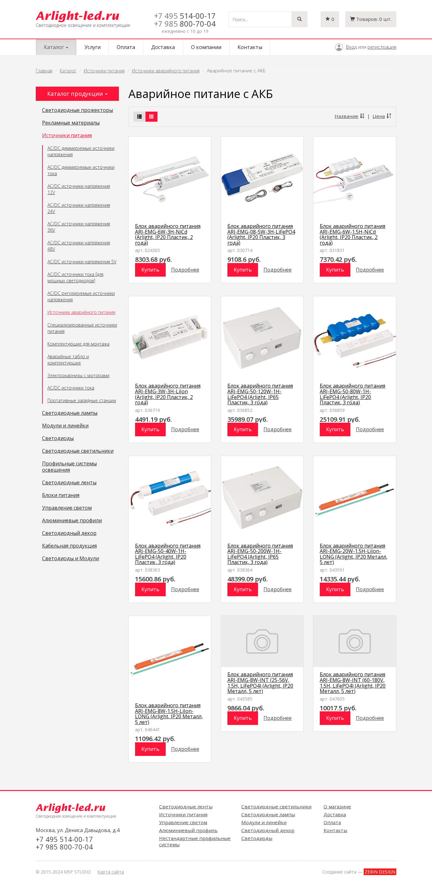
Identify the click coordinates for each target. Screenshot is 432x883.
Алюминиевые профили (72, 521)
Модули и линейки (65, 426)
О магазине (337, 806)
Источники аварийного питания (166, 71)
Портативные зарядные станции (81, 400)
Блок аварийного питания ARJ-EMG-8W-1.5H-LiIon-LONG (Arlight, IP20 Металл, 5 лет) (169, 714)
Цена (379, 116)
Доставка (163, 47)
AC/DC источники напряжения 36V (78, 227)
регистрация (381, 47)
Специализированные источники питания (82, 328)
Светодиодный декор (69, 533)
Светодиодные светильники (78, 451)
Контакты (250, 47)
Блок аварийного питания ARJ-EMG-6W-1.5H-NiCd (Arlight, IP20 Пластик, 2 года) (352, 234)
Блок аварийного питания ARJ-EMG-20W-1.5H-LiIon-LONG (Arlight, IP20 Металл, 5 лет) (353, 554)
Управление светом (67, 508)
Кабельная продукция (69, 546)
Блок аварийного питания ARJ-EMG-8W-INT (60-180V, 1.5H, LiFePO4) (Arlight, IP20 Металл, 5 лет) (353, 683)
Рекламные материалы (71, 123)
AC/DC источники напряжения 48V (78, 246)
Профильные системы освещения (69, 467)
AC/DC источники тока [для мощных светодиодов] (75, 277)
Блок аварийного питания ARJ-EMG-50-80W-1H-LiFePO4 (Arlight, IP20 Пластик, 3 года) (352, 394)
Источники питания (104, 71)
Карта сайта (110, 872)
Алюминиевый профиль (188, 830)
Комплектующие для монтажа (78, 344)
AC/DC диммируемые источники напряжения (80, 151)
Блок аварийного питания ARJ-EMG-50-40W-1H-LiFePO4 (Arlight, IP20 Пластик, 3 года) (168, 554)
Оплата (126, 47)
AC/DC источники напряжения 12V (78, 189)
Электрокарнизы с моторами (78, 375)
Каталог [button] (54, 47)
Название (346, 116)
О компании (206, 47)
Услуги (92, 47)
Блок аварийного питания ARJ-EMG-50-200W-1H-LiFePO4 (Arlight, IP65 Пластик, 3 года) (260, 554)
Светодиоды (58, 438)
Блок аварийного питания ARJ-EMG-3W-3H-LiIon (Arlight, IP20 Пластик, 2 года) (168, 394)
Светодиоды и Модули (70, 558)
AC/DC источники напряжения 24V (78, 208)
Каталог (68, 71)
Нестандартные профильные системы (195, 841)
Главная (44, 71)
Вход (351, 47)
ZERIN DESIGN (380, 872)
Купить (150, 269)
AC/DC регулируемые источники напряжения (81, 296)
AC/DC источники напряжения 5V (81, 262)
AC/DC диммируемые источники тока (80, 170)
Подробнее (185, 269)
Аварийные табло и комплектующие (68, 359)
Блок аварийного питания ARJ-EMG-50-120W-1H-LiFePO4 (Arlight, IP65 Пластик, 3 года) (260, 394)
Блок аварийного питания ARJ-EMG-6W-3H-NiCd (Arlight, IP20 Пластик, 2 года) (168, 234)
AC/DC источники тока (70, 388)
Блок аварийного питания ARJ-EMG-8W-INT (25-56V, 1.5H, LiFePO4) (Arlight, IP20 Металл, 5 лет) (260, 683)
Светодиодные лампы (69, 413)
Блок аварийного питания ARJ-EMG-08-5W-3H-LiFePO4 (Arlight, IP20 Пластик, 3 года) (261, 234)
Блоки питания (60, 495)
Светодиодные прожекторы (77, 110)
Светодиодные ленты (69, 483)
